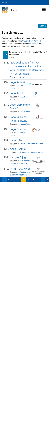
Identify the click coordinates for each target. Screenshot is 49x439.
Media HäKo (24, 112)
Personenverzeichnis (35, 144)
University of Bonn (30, 41)
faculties (32, 44)
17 (38, 179)
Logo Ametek (17, 82)
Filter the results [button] (31, 52)
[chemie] (5, 10)
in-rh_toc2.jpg (18, 157)
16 (33, 179)
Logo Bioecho (18, 129)
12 (14, 179)
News (21, 77)
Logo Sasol (16, 93)
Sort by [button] (43, 52)
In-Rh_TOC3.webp (20, 168)
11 (9, 179)
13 (18, 179)
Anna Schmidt (18, 148)
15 (28, 179)
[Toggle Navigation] (44, 9)
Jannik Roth (17, 140)
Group (22, 144)
